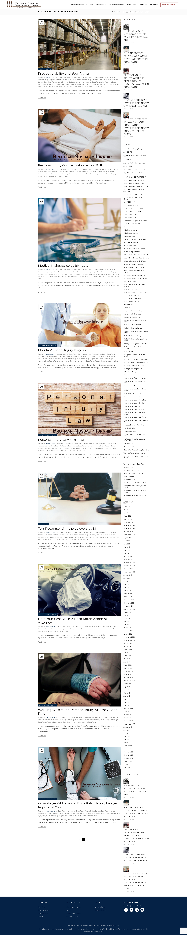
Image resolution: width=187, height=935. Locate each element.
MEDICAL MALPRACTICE (46, 261)
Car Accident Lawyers (130, 217)
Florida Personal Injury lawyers (62, 350)
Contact (143, 4)
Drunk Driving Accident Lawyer (134, 248)
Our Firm (89, 4)
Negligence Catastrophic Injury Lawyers (134, 355)
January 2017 (127, 749)
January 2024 (128, 522)
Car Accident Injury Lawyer (132, 211)
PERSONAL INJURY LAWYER (47, 345)
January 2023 (127, 559)
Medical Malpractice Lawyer (132, 328)
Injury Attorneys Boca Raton (78, 274)
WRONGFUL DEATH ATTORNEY (134, 483)
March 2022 (127, 590)
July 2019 (126, 687)
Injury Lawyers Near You (131, 301)
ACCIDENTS (42, 161)
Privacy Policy (100, 910)
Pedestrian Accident (130, 375)
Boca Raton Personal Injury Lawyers (56, 448)
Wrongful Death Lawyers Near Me (135, 495)
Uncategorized (128, 476)
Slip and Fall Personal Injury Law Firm (136, 450)
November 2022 (129, 566)
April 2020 (126, 662)
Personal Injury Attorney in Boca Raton (134, 382)
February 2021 (128, 631)
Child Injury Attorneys (130, 233)
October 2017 (128, 721)
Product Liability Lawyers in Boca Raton (134, 435)
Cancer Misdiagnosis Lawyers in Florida (134, 198)
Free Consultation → (169, 4)
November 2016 (128, 755)
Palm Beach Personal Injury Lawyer (69, 84)
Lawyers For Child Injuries (132, 314)
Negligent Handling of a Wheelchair (135, 362)
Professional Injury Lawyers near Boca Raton (134, 440)
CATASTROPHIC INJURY (132, 224)
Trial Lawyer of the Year (131, 470)
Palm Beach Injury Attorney (132, 372)
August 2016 (127, 761)
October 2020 (128, 643)
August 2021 (127, 612)
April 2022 (126, 587)
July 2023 (126, 541)
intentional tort (68, 537)
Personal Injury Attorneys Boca (134, 386)
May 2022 (126, 584)
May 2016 (126, 767)
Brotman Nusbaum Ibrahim (71, 82)
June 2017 (126, 733)
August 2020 (127, 649)
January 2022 (127, 597)
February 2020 (128, 668)
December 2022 (129, 562)
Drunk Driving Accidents (131, 252)
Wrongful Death (129, 479)
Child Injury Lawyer (129, 236)
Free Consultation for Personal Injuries (133, 271)
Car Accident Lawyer (130, 214)
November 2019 (129, 674)
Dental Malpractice (129, 245)
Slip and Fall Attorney (130, 447)
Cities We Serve (72, 916)
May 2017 (126, 736)
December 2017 (129, 715)
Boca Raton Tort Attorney (52, 82)
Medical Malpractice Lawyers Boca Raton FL (135, 340)
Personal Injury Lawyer (97, 174)
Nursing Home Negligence (132, 369)
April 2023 (126, 550)
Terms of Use (100, 907)
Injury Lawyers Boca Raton (132, 295)
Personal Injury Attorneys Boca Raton (95, 84)
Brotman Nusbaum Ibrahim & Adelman (133, 190)
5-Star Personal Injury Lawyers (133, 149)
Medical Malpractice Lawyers (133, 336)
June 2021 (126, 618)
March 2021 (127, 628)
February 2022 (128, 594)
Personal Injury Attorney (59, 174)
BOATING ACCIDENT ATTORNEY (134, 177)
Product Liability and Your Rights (64, 73)
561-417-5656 (154, 4)
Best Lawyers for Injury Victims (134, 169)
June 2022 (127, 581)
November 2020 (129, 640)
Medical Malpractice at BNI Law (63, 265)
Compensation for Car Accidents (134, 239)
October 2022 (128, 569)
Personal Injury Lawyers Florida (134, 409)
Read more (42, 97)
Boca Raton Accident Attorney (68, 626)
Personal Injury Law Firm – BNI (62, 439)
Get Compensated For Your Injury (134, 275)
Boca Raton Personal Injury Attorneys (85, 80)
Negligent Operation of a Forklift (134, 366)
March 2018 (127, 705)
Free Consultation (74, 913)
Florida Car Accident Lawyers (133, 264)
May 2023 (126, 547)
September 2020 (129, 646)
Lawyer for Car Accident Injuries (134, 311)
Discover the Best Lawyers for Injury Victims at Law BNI (136, 103)
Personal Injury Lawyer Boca (133, 397)
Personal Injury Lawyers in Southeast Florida (136, 421)
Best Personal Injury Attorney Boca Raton (92, 77)
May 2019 (126, 693)
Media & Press (132, 4)
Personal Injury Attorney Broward (134, 378)
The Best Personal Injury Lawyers (134, 453)
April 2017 (126, 739)
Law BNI (67, 813)
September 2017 (129, 724)
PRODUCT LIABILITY (45, 69)
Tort (47, 524)
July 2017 (126, 730)
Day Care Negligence (130, 242)
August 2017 (127, 727)
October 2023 (128, 531)
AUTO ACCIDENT (129, 166)
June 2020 (127, 656)
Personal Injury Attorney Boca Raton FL (68, 276)
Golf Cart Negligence (130, 281)
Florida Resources (116, 4)
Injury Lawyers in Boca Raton (133, 298)
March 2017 (127, 742)
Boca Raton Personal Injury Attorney (136, 186)
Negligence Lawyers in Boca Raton (135, 359)
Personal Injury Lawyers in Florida (134, 417)
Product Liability (99, 87)
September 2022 (129, 572)
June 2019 (126, 690)
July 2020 (126, 652)
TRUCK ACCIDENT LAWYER (133, 473)
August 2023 (127, 538)
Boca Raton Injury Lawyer (63, 80)
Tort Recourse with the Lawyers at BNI (68, 528)
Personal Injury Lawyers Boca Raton (64, 87)
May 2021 (126, 621)
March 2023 (127, 553)
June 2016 (126, 764)
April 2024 (126, 513)
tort (88, 539)
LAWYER (126, 308)
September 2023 (129, 535)
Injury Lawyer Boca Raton (94, 359)
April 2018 (126, 702)
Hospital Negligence (130, 289)
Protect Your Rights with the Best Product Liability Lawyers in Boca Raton (136, 81)
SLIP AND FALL (129, 444)
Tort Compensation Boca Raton (134, 464)
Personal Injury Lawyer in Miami (134, 403)
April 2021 (126, 625)
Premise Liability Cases (85, 87)
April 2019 (126, 696)
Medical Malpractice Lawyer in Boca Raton (135, 332)
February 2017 (128, 746)
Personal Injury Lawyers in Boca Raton (134, 413)
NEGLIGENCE (128, 351)
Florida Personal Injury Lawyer (133, 267)
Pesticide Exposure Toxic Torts (133, 425)
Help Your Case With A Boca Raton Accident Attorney (72, 620)
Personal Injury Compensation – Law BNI (70, 165)
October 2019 (128, 677)
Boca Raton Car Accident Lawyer (134, 183)
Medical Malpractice (49, 84)
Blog (68, 910)
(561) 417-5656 (133, 905)
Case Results (101, 4)
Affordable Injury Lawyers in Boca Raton (134, 156)
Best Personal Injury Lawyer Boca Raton (134, 173)
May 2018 (126, 699)
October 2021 (128, 606)
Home (116, 12)
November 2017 (129, 718)
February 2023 (128, 556)
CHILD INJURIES (129, 227)
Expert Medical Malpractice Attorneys (136, 258)
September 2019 (129, 680)
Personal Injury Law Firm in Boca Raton (134, 390)
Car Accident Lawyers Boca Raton (135, 221)
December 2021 (128, 600)
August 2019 (127, 684)
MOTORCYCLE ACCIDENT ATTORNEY (132, 347)
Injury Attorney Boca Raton (91, 82)
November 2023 (129, 528)
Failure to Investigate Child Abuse (134, 261)
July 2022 (126, 578)
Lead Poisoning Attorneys (132, 317)
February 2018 (128, 708)
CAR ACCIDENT (128, 202)
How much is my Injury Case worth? (135, 292)
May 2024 (126, 510)
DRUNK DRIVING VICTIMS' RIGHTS (135, 255)
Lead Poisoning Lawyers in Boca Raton (134, 321)
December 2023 (129, 525)
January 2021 (127, 634)
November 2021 (128, 603)
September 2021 (129, 609)
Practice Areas (77, 4)
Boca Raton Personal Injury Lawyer (85, 272)
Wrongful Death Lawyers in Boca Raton (134, 491)
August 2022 (127, 575)
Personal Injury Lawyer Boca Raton (82, 361)
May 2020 (126, 659)
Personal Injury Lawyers (131, 406)
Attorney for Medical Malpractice (134, 163)
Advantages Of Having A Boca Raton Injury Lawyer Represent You (77, 805)
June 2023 (127, 544)
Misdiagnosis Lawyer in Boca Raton (135, 344)
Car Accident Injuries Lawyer (133, 208)
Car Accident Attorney (131, 205)
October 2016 (128, 758)
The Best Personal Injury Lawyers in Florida (135, 457)
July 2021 (126, 615)
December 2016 (128, 752)
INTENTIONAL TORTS (131, 305)
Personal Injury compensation (79, 174)
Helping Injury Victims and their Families (134, 285)
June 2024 (127, 507)
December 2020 (129, 637)
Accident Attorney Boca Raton (66, 77)
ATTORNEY (42, 524)
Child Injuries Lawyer (130, 230)
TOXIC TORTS (128, 467)
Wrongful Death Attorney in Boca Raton (134, 486)
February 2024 (128, 519)
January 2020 (128, 671)
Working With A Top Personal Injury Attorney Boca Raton (77, 711)
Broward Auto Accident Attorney (49, 359)
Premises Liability (129, 428)
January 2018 (127, 711)
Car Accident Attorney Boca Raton (56, 274)
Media (40, 916)
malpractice (93, 274)
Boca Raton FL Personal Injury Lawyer (64, 356)
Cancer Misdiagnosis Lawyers (133, 194)
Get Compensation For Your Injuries (135, 278)
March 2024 (127, 516)
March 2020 (127, 665)
